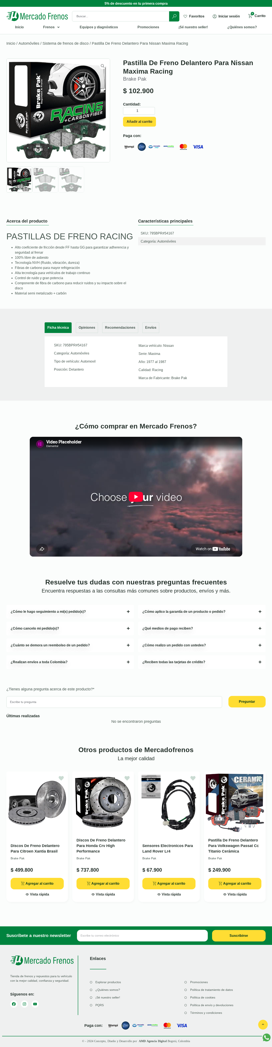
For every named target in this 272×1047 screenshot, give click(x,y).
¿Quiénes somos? (242, 27)
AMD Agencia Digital (153, 1041)
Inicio (19, 27)
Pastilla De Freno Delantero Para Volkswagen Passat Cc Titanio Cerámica (233, 845)
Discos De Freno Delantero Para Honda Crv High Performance (100, 845)
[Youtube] (35, 1004)
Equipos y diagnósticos (99, 27)
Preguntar (247, 701)
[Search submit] (174, 16)
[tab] (58, 327)
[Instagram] (24, 1004)
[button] (37, 893)
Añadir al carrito (139, 121)
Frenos (49, 27)
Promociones (148, 27)
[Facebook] (13, 1004)
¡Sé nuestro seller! (193, 27)
